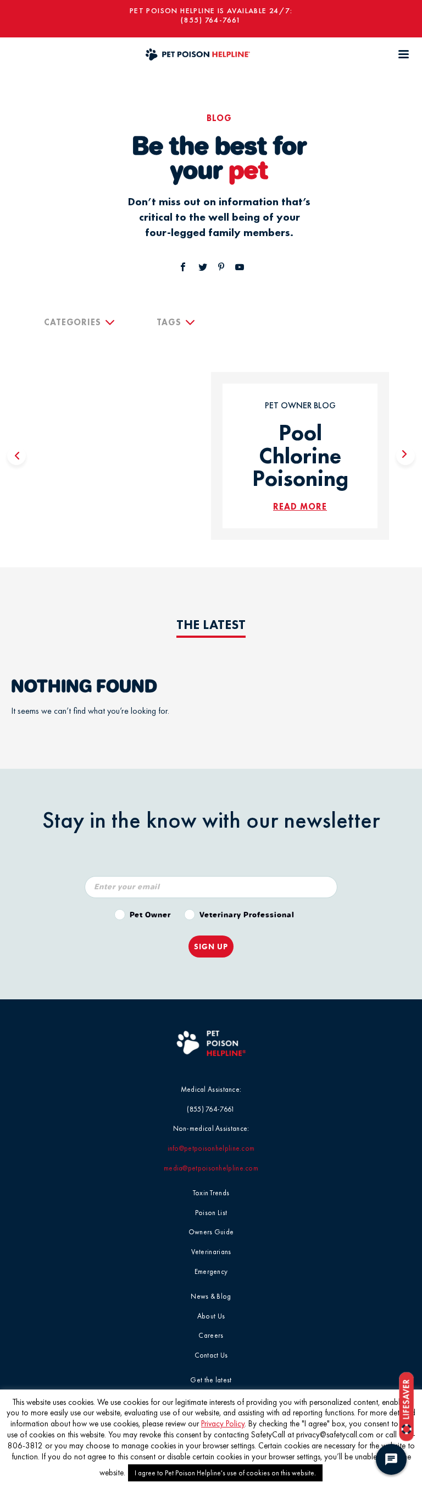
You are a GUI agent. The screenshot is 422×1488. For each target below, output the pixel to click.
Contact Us (211, 1355)
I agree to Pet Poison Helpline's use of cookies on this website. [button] (225, 1473)
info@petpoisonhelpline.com (211, 1148)
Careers (210, 1335)
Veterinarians (211, 1251)
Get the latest (210, 1380)
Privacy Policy (223, 1423)
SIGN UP (211, 946)
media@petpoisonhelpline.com (211, 1168)
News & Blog (211, 1296)
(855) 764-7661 (211, 20)
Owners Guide (211, 1232)
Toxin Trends (211, 1192)
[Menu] (403, 54)
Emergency (211, 1271)
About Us (211, 1316)
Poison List (211, 1212)
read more (300, 506)
